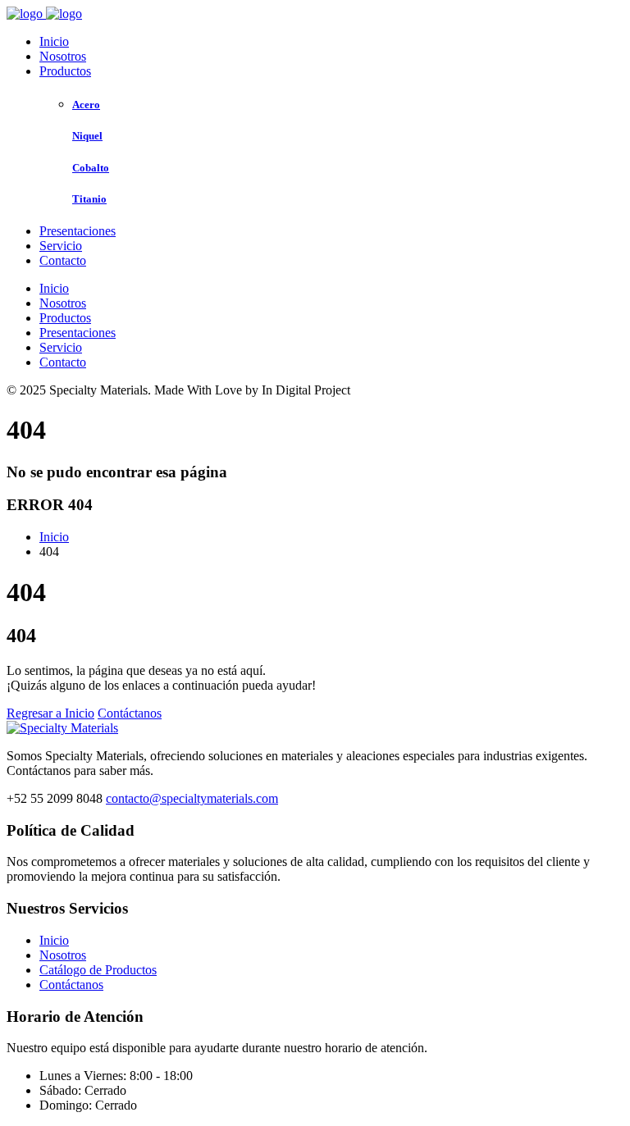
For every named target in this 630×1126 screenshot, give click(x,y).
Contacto (62, 260)
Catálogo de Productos (98, 970)
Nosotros (62, 56)
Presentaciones (77, 231)
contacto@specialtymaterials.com (192, 798)
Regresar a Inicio (50, 713)
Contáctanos (130, 713)
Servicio (60, 246)
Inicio (54, 41)
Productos (65, 71)
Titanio (89, 199)
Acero (86, 104)
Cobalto (90, 168)
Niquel (87, 136)
